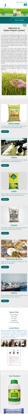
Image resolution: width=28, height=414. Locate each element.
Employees (14, 320)
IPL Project (14, 318)
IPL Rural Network (14, 322)
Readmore (5, 131)
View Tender (19, 20)
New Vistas (14, 316)
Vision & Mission (14, 314)
